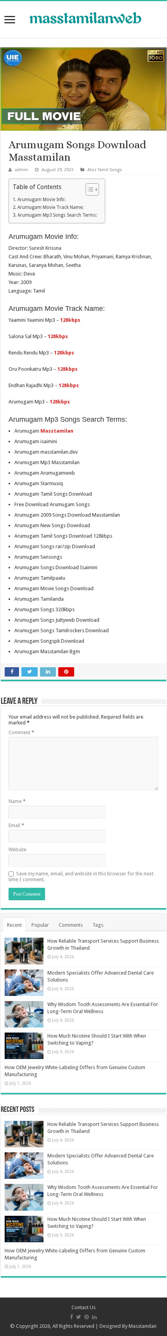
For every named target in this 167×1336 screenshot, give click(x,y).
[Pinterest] (87, 1317)
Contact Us (83, 1307)
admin (21, 169)
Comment (21, 732)
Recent (14, 925)
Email (16, 825)
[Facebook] (71, 1317)
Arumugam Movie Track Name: (50, 207)
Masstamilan (143, 1326)
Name (17, 801)
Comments (71, 925)
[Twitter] (78, 1317)
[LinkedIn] (94, 1317)
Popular (40, 925)
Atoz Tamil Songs (104, 169)
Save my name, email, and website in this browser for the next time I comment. (81, 876)
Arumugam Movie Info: (41, 199)
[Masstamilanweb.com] (83, 19)
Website (17, 849)
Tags (97, 925)
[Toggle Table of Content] (88, 189)
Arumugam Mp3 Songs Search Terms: (57, 215)
